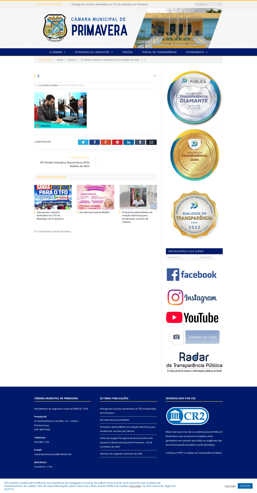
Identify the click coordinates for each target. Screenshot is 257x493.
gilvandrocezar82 (48, 85)
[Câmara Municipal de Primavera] (128, 27)
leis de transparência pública (181, 444)
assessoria (190, 436)
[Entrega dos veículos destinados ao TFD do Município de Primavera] (53, 197)
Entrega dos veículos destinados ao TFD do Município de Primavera (50, 215)
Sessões (127, 52)
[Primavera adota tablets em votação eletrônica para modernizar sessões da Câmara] (138, 197)
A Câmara (55, 52)
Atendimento (195, 52)
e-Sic (49, 466)
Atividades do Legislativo (92, 52)
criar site (187, 431)
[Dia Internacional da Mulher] (95, 197)
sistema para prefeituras (208, 431)
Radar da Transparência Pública (205, 452)
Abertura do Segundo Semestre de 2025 (121, 453)
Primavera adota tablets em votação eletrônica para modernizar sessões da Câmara (137, 217)
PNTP (180, 452)
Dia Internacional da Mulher (87, 4)
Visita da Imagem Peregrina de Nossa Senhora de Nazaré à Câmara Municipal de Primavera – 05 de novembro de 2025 (126, 442)
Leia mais (135, 485)
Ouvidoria (39, 466)
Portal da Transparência (159, 52)
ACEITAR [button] (245, 485)
